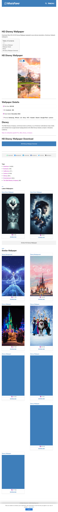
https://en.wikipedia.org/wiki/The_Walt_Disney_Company (17, 133)
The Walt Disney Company (11, 180)
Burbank (6, 169)
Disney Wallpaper (6, 304)
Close (29, 509)
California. (6, 171)
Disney (4, 48)
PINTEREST (48, 155)
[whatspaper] (12, 3)
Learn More (31, 507)
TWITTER (42, 155)
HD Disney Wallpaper (8, 45)
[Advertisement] (29, 17)
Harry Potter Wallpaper (8, 192)
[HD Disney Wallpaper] (29, 78)
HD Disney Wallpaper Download (10, 50)
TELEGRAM (26, 155)
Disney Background (7, 254)
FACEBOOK (34, 155)
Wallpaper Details (7, 47)
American (6, 166)
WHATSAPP (10, 155)
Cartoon (5, 173)
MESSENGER (18, 155)
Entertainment (7, 178)
